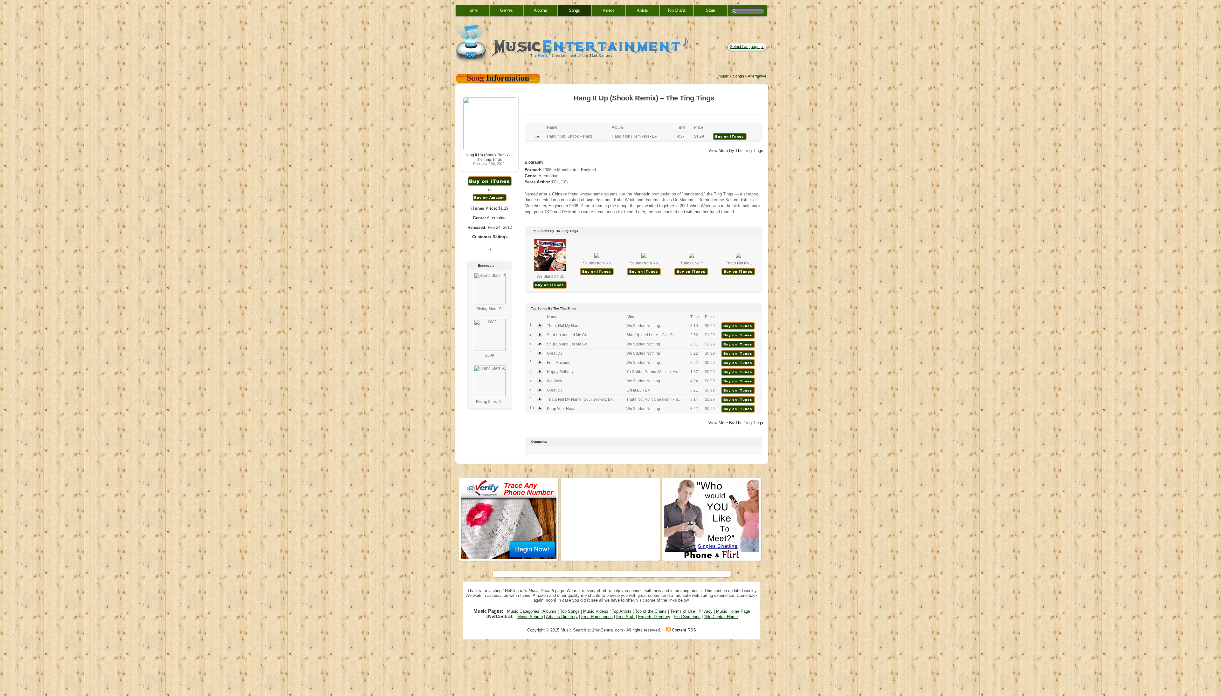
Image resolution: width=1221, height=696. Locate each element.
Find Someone (687, 616)
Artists (642, 10)
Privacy (706, 611)
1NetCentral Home (721, 616)
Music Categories (523, 611)
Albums (540, 10)
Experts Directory (654, 616)
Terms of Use (682, 611)
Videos (608, 10)
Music (724, 76)
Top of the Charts (651, 611)
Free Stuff (625, 616)
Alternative (757, 76)
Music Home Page (733, 611)
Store (710, 10)
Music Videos (595, 611)
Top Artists (621, 611)
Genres (506, 10)
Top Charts (676, 10)
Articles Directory (562, 616)
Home (472, 10)
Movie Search (530, 616)
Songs (574, 10)
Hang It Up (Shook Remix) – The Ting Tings (489, 157)
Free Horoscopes (597, 616)
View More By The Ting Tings (735, 150)
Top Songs (570, 611)
